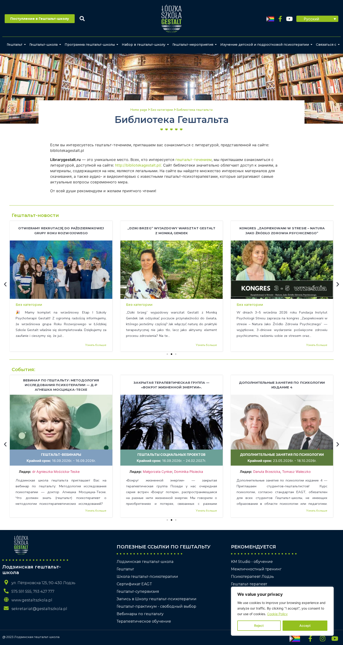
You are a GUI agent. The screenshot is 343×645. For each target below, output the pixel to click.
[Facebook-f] (280, 18)
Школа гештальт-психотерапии (147, 576)
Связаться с (326, 44)
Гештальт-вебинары (61, 455)
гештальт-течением (193, 159)
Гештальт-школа (43, 44)
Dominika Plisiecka (188, 472)
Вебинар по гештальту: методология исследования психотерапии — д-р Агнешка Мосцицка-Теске (61, 384)
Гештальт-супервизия (138, 591)
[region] (282, 611)
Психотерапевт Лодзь (252, 576)
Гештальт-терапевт (249, 584)
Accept (305, 626)
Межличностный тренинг (256, 569)
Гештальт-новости (35, 215)
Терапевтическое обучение (144, 621)
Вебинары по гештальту (140, 614)
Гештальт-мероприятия (192, 44)
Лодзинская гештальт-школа (145, 561)
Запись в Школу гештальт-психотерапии (156, 599)
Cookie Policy (277, 614)
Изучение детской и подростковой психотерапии (264, 44)
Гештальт (14, 44)
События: (23, 369)
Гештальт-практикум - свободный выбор (156, 606)
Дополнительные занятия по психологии (282, 455)
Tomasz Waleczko (296, 472)
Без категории (29, 305)
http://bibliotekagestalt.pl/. (138, 165)
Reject (259, 626)
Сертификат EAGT (134, 584)
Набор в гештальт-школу (143, 44)
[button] (317, 19)
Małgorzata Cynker (157, 472)
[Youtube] (289, 18)
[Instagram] (322, 638)
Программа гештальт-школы (90, 44)
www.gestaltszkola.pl (31, 600)
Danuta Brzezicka (266, 472)
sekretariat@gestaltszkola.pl (39, 609)
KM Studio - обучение (252, 561)
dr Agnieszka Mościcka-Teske (56, 472)
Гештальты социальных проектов (171, 455)
